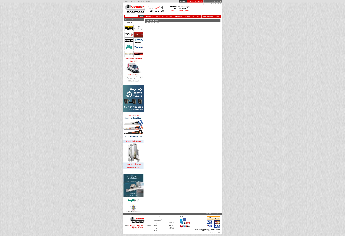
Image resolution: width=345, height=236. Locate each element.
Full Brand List (128, 22)
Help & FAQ (141, 1)
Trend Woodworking (208, 16)
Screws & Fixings (189, 16)
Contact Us (149, 1)
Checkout (199, 1)
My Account (183, 1)
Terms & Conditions (169, 214)
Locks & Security (178, 16)
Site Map (178, 214)
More (217, 16)
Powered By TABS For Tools (131, 214)
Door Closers (149, 16)
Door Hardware (160, 16)
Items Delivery (215, 1)
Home (126, 1)
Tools (198, 16)
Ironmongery (169, 16)
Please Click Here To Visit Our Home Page (156, 25)
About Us (132, 1)
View (191, 1)
